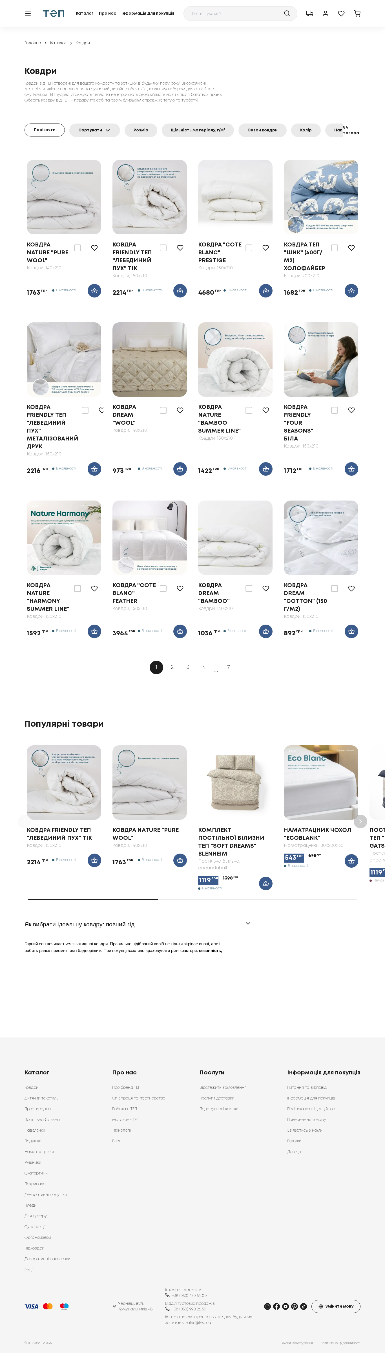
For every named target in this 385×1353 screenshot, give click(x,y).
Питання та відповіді (307, 1087)
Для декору (36, 1216)
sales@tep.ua (198, 1323)
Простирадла (38, 1109)
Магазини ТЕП (125, 1119)
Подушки (33, 1141)
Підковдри (34, 1248)
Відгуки (294, 1141)
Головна (33, 43)
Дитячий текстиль (41, 1098)
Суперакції (35, 1227)
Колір (306, 130)
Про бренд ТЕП (126, 1087)
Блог (116, 1141)
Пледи (30, 1205)
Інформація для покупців (147, 13)
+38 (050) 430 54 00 (189, 1295)
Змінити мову (339, 1306)
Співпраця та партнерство (138, 1098)
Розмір (141, 130)
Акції (29, 1270)
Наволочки (35, 1130)
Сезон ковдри (262, 130)
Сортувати (90, 130)
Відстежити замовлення (223, 1087)
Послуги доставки (217, 1098)
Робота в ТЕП (124, 1109)
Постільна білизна (42, 1119)
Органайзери (38, 1237)
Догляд (294, 1152)
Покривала (35, 1184)
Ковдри (31, 1087)
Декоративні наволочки (47, 1259)
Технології (121, 1130)
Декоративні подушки (46, 1194)
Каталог (85, 13)
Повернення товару (306, 1119)
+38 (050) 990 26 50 (189, 1309)
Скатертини (36, 1173)
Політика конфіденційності (312, 1109)
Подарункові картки (219, 1109)
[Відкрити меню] (28, 13)
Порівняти (45, 130)
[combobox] (240, 13)
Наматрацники (39, 1152)
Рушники (33, 1162)
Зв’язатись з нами (304, 1130)
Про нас (107, 13)
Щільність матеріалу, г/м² (198, 130)
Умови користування (297, 1343)
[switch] (77, 247)
